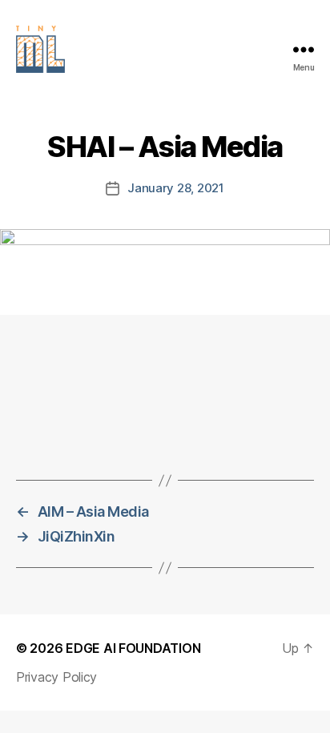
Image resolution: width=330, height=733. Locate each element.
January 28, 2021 (175, 187)
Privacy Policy (56, 677)
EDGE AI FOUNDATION (133, 648)
